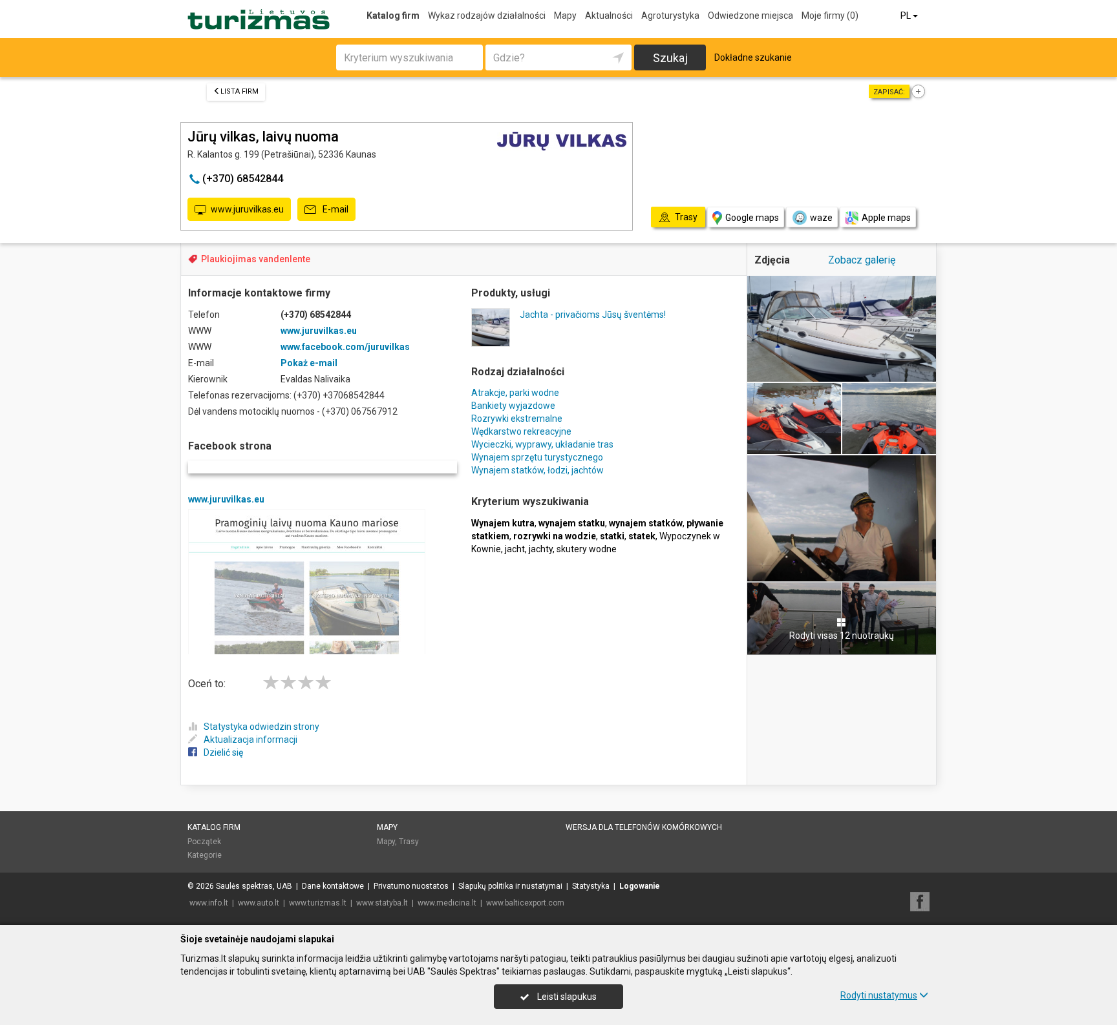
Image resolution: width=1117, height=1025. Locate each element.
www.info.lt (208, 902)
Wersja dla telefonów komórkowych (644, 827)
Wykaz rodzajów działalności (487, 15)
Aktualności (609, 15)
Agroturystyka (670, 15)
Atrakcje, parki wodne (515, 393)
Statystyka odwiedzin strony (261, 726)
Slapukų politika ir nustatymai (510, 886)
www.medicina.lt (447, 902)
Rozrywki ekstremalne (516, 418)
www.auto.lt (258, 902)
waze (821, 217)
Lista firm (239, 91)
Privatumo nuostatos (411, 886)
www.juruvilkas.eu (247, 209)
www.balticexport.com (525, 902)
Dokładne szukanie (753, 57)
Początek (204, 841)
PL (906, 15)
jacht (515, 549)
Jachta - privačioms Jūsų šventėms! (593, 314)
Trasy (409, 841)
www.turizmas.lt (317, 902)
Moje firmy (830, 15)
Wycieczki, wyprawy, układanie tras (542, 444)
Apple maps (886, 217)
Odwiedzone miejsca (750, 15)
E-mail (334, 209)
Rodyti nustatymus (878, 995)
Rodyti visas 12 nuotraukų (841, 635)
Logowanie (639, 886)
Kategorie (204, 855)
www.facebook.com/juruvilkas (345, 347)
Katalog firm (393, 15)
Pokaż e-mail (309, 363)
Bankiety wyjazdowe (513, 405)
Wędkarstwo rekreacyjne (521, 431)
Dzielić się (223, 752)
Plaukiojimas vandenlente (255, 259)
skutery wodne (587, 549)
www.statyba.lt (382, 902)
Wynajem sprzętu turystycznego (537, 457)
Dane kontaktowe (333, 886)
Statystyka (591, 886)
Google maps (752, 217)
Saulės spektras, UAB (254, 886)
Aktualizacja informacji (250, 739)
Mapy (565, 15)
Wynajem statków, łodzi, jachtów (537, 470)
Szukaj (670, 58)
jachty (541, 549)
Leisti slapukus (566, 996)
